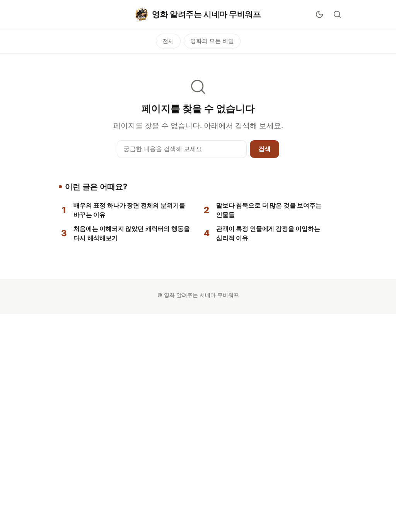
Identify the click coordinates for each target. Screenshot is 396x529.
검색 (264, 149)
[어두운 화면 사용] (319, 14)
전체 (168, 41)
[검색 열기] (337, 14)
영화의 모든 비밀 (212, 41)
